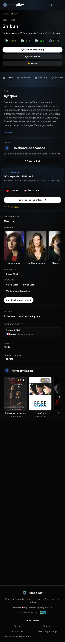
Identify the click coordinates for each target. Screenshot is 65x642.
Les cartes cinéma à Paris (17, 636)
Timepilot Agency (35, 607)
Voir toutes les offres (31, 199)
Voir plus (8, 132)
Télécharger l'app (47, 631)
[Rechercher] (51, 5)
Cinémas (47, 626)
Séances (25, 77)
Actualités (17, 631)
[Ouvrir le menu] (59, 5)
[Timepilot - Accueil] (13, 5)
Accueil (17, 626)
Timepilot (35, 593)
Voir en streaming (34, 49)
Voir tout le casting (17, 300)
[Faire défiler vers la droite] (59, 245)
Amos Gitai (11, 33)
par (5, 207)
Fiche (10, 77)
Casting (42, 77)
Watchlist (34, 56)
